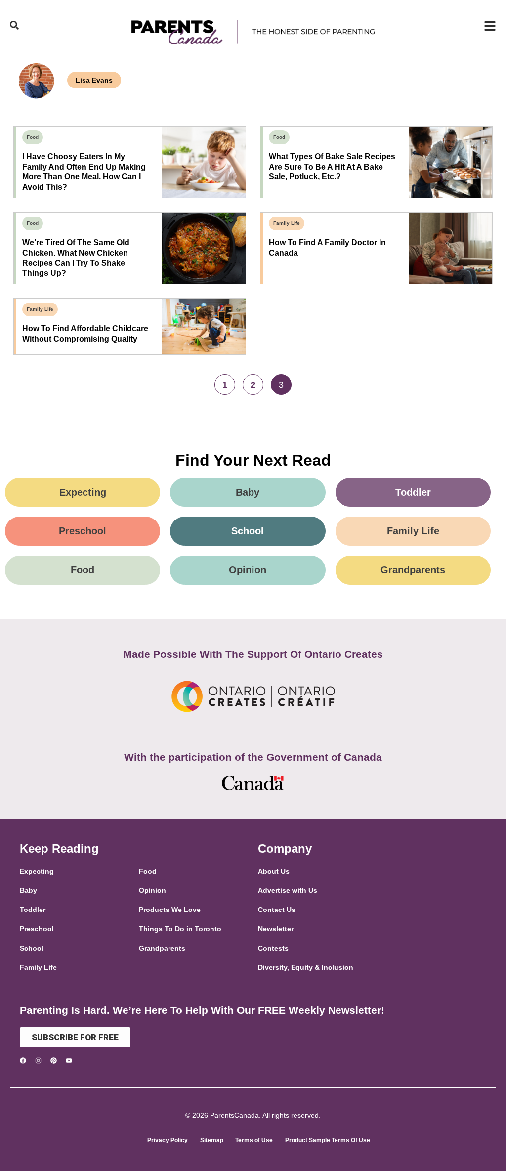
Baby (247, 492)
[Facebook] (23, 1060)
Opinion (247, 569)
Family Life (286, 223)
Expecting (82, 492)
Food (33, 137)
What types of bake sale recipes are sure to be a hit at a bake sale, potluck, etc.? (332, 166)
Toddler (413, 492)
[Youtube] (69, 1060)
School (247, 530)
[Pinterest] (53, 1060)
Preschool (82, 530)
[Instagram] (38, 1060)
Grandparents (412, 569)
